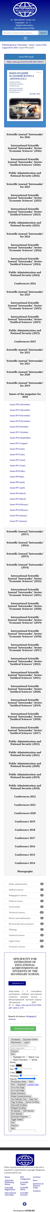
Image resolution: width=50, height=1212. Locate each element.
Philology (25, 929)
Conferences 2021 (25, 804)
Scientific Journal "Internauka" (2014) (25, 566)
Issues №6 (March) (18, 493)
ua (27, 22)
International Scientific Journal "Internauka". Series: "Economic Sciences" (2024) (25, 247)
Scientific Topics (24, 1183)
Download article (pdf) (24, 1028)
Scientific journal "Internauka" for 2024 (25, 235)
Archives (36, 1177)
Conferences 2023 (25, 341)
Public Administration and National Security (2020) (25, 765)
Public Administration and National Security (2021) (25, 754)
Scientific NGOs (24, 1188)
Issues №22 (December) (20, 404)
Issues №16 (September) (20, 437)
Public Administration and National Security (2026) (25, 174)
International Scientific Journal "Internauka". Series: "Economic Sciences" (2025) (25, 197)
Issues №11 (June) (17, 465)
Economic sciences (25, 946)
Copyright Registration (10, 1188)
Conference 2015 (25, 854)
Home (7, 1177)
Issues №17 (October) (19, 432)
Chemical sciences (25, 935)
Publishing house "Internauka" (15, 44)
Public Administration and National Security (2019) (25, 776)
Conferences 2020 (25, 813)
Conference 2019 (25, 821)
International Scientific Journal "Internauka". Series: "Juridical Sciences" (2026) (25, 161)
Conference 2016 (25, 846)
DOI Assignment (25, 1178)
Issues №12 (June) (17, 460)
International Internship (10, 1193)
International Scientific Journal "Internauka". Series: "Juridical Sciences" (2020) (25, 688)
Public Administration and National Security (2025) (25, 224)
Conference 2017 (25, 838)
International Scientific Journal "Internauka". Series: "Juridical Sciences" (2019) (25, 702)
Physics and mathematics (25, 918)
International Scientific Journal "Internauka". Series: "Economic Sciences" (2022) (25, 578)
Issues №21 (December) (20, 410)
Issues (31, 44)
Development (24, 1210)
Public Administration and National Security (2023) (25, 332)
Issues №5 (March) (18, 498)
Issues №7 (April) (17, 487)
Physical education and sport (25, 924)
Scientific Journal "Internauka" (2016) (25, 544)
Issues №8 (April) (17, 482)
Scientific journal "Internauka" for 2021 (25, 362)
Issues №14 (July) (17, 449)
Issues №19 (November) (20, 415)
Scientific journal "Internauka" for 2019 (25, 384)
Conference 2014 (25, 863)
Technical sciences (26, 912)
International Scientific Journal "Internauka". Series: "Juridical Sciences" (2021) (25, 675)
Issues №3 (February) (19, 510)
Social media (25, 906)
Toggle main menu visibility (25, 38)
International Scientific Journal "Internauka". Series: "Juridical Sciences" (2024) (25, 261)
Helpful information (24, 25)
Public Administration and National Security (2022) (25, 743)
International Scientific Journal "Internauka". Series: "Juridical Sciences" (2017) (25, 730)
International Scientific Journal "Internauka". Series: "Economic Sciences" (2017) (25, 647)
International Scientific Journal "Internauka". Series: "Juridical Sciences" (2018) (25, 716)
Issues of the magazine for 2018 (25, 395)
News (35, 1180)
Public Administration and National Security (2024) (25, 274)
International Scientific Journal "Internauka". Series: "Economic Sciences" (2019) (25, 619)
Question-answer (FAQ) (24, 28)
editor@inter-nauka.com (24, 19)
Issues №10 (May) (17, 471)
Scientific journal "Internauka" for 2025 (25, 185)
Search (43, 32)
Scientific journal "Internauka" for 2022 (25, 351)
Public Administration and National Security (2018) (25, 787)
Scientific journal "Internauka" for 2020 (25, 373)
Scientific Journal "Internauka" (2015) (25, 555)
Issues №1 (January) (18, 521)
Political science (25, 901)
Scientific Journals (24, 1193)
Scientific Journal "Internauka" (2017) (25, 533)
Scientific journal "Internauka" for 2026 (25, 136)
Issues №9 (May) (17, 476)
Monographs (25, 871)
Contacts (37, 1191)
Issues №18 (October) (19, 426)
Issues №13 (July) (17, 454)
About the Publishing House (9, 1182)
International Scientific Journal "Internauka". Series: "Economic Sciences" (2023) (25, 305)
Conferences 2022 (25, 796)
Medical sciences (25, 889)
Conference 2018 (25, 829)
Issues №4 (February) (19, 504)
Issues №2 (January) (18, 515)
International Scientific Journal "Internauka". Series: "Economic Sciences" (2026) (25, 148)
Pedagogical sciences (25, 895)
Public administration (25, 884)
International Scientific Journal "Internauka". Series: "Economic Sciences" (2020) (25, 606)
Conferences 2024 (25, 283)
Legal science (26, 941)
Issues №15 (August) (19, 443)
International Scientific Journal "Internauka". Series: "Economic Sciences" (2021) (25, 592)
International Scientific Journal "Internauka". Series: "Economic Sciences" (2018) (25, 633)
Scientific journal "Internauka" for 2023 (25, 293)
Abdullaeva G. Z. (18, 983)
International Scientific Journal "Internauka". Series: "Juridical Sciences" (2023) (25, 319)
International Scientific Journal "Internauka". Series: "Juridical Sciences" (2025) (25, 211)
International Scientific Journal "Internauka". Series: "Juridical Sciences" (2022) (25, 661)
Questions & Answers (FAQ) (38, 1185)
